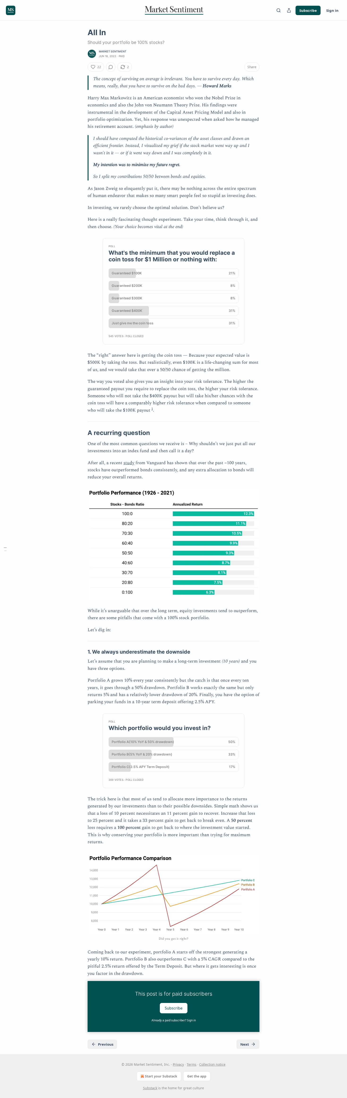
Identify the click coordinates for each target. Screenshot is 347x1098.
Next (244, 1044)
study (128, 462)
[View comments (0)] (110, 67)
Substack (150, 1088)
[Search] (278, 10)
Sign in (332, 10)
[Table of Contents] (5, 549)
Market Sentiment (112, 51)
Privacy (178, 1064)
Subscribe (308, 10)
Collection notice (212, 1064)
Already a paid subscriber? (174, 1020)
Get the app (196, 1076)
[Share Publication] (289, 10)
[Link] (81, 433)
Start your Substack (161, 1076)
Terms (191, 1064)
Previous (105, 1044)
